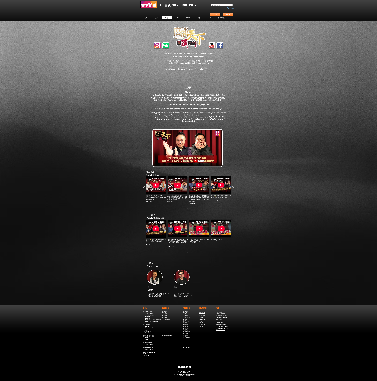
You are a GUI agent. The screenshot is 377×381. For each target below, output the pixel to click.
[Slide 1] (187, 208)
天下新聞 (164, 312)
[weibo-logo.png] (184, 367)
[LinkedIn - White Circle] (187, 367)
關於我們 (202, 313)
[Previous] (144, 188)
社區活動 (202, 315)
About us (201, 326)
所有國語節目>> (167, 335)
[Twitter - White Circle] (190, 367)
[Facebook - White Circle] (179, 367)
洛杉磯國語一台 (147, 311)
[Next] (233, 188)
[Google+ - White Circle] (181, 367)
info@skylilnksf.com (221, 324)
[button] (199, 17)
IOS (149, 355)
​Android (145, 355)
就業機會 (202, 322)
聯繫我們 (202, 320)
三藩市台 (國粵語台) (149, 336)
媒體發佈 (202, 324)
